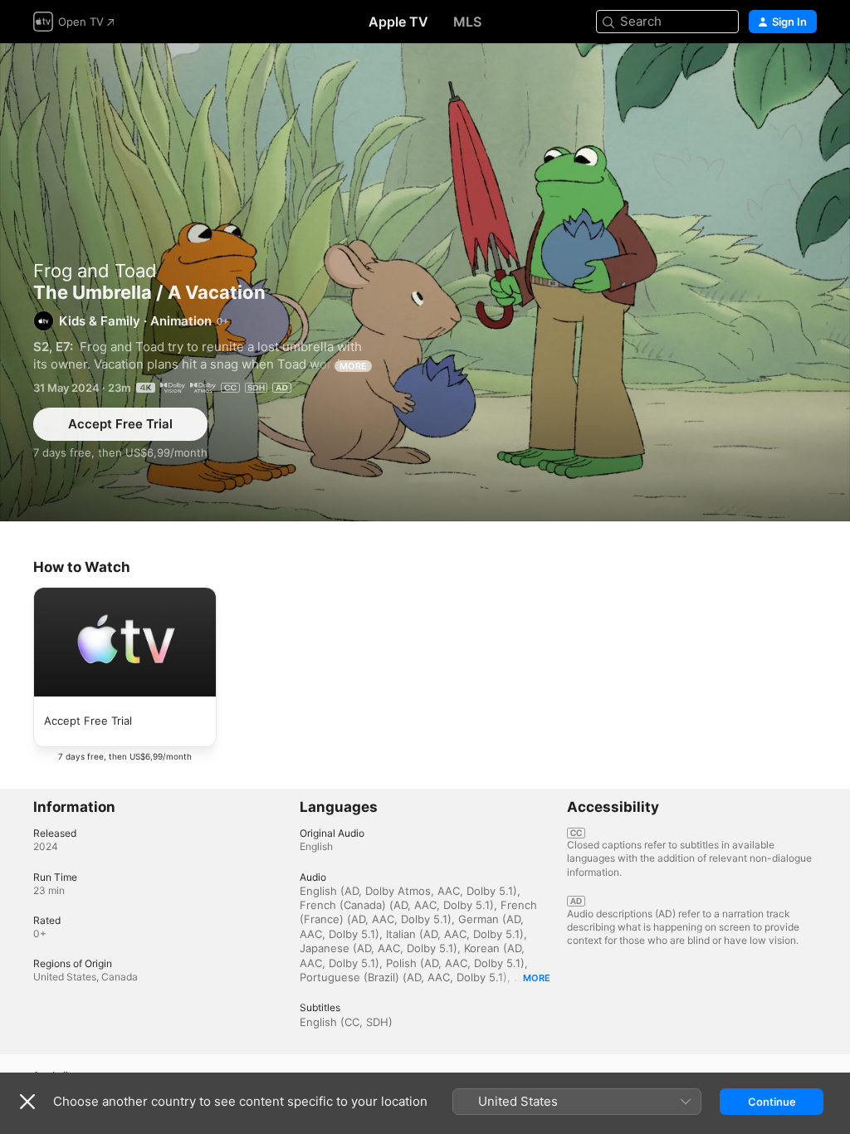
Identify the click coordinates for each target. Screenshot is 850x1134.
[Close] (27, 1101)
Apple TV (398, 21)
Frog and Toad (95, 270)
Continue (772, 1101)
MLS (467, 21)
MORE (353, 366)
